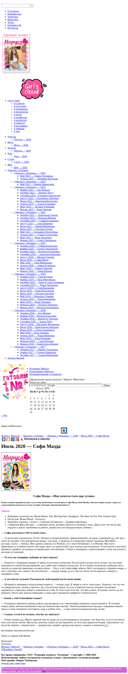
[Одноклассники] (8, 439)
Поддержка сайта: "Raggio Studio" (13, 663)
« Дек (4, 415)
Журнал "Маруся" (10, 435)
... (2, 420)
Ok (43, 671)
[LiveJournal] (22, 439)
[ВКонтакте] (1, 2)
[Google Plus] (17, 439)
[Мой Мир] (13, 439)
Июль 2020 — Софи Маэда (95, 435)
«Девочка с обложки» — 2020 (62, 435)
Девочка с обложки (33, 435)
